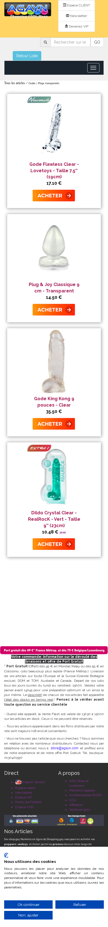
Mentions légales (82, 790)
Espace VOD (24, 807)
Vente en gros (79, 809)
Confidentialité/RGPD (85, 795)
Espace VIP (23, 797)
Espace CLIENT (78, 5)
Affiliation (76, 805)
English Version (33, 782)
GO (97, 42)
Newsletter (78, 16)
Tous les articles (14, 83)
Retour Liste (27, 56)
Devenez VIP (78, 26)
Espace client (25, 788)
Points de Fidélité (28, 802)
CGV (72, 800)
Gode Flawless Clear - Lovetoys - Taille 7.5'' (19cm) (54, 171)
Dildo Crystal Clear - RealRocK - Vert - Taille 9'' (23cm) (54, 519)
